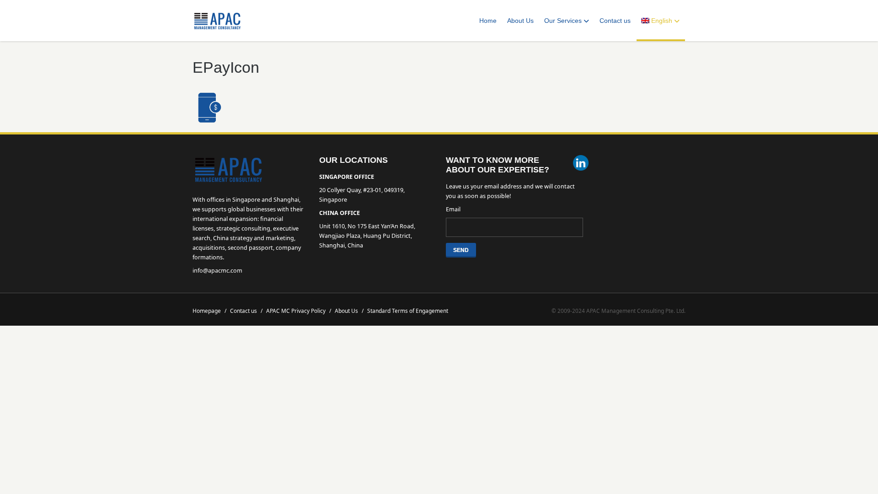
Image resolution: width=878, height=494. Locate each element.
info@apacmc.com (217, 270)
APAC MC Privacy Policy (298, 310)
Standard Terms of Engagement (407, 310)
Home (488, 20)
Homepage (209, 310)
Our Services (563, 20)
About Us (520, 20)
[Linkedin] (581, 164)
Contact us (615, 20)
